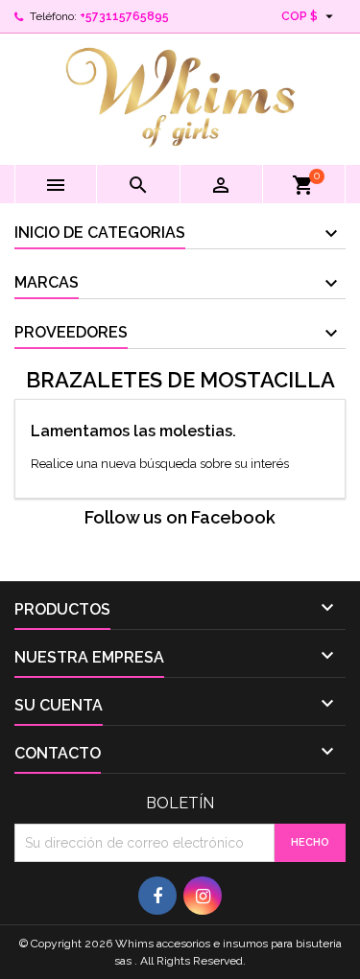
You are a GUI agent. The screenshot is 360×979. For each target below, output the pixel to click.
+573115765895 (124, 16)
